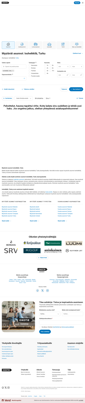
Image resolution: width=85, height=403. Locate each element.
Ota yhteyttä (40, 356)
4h (47, 73)
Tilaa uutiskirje (45, 331)
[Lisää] (24, 78)
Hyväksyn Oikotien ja (58, 327)
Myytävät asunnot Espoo (9, 209)
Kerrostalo (34, 65)
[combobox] (14, 66)
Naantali (23, 281)
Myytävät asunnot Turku (9, 216)
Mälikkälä (62, 281)
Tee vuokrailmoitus (6, 349)
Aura (24, 282)
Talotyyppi (32, 63)
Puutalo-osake (35, 76)
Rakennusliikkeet (41, 353)
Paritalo (33, 71)
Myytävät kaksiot (35, 209)
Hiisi (67, 282)
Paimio (34, 281)
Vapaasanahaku (7, 74)
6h (52, 68)
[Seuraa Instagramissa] (47, 290)
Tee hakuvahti (71, 346)
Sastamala (28, 279)
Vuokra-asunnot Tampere (65, 213)
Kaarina (18, 281)
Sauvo (20, 282)
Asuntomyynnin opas (7, 351)
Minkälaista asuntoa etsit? (47, 310)
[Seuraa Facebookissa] (37, 290)
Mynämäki (29, 281)
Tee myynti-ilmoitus (7, 346)
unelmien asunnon (18, 179)
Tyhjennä (64, 89)
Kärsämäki (56, 281)
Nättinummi (62, 282)
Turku (17, 58)
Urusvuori (52, 279)
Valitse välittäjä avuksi (7, 356)
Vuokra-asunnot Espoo (64, 209)
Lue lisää (81, 400)
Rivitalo (33, 68)
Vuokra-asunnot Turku (64, 216)
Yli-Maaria (72, 282)
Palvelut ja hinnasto (42, 346)
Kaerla (67, 281)
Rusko (19, 279)
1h (47, 65)
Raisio (11, 279)
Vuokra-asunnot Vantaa (65, 211)
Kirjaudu (77, 2)
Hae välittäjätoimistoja (73, 349)
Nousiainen (12, 281)
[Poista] (13, 70)
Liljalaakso (67, 279)
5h (52, 65)
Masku (33, 279)
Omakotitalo (34, 73)
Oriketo (71, 281)
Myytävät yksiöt (34, 207)
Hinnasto (4, 358)
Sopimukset (40, 349)
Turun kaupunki (60, 279)
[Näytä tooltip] (12, 75)
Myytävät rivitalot (35, 216)
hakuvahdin (49, 192)
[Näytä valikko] (83, 3)
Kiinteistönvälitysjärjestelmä (44, 351)
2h (47, 68)
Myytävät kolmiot (35, 211)
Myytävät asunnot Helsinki (9, 207)
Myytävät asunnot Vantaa (9, 211)
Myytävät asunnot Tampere (10, 213)
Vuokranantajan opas (7, 353)
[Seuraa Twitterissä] (42, 290)
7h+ (53, 71)
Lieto (23, 279)
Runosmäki (74, 279)
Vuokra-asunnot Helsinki (65, 207)
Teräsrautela (55, 282)
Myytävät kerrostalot (36, 213)
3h (47, 71)
